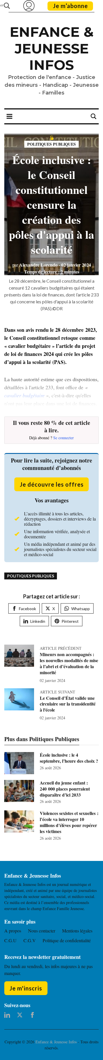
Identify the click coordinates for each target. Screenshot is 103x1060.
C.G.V (29, 940)
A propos (12, 931)
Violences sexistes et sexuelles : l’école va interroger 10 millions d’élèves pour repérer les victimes (69, 822)
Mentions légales (77, 931)
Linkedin (37, 621)
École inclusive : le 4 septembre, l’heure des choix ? (69, 757)
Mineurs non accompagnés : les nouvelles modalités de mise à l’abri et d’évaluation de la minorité (69, 663)
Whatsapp (80, 608)
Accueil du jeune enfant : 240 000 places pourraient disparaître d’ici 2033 (65, 788)
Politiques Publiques (51, 144)
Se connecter (63, 437)
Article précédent (61, 648)
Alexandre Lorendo (35, 264)
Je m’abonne (70, 5)
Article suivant (57, 692)
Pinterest (70, 621)
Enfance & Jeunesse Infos (52, 48)
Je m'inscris (25, 988)
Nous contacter (41, 931)
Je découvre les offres (52, 484)
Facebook (27, 608)
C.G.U (10, 940)
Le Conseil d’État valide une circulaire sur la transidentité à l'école (68, 704)
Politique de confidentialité (67, 940)
